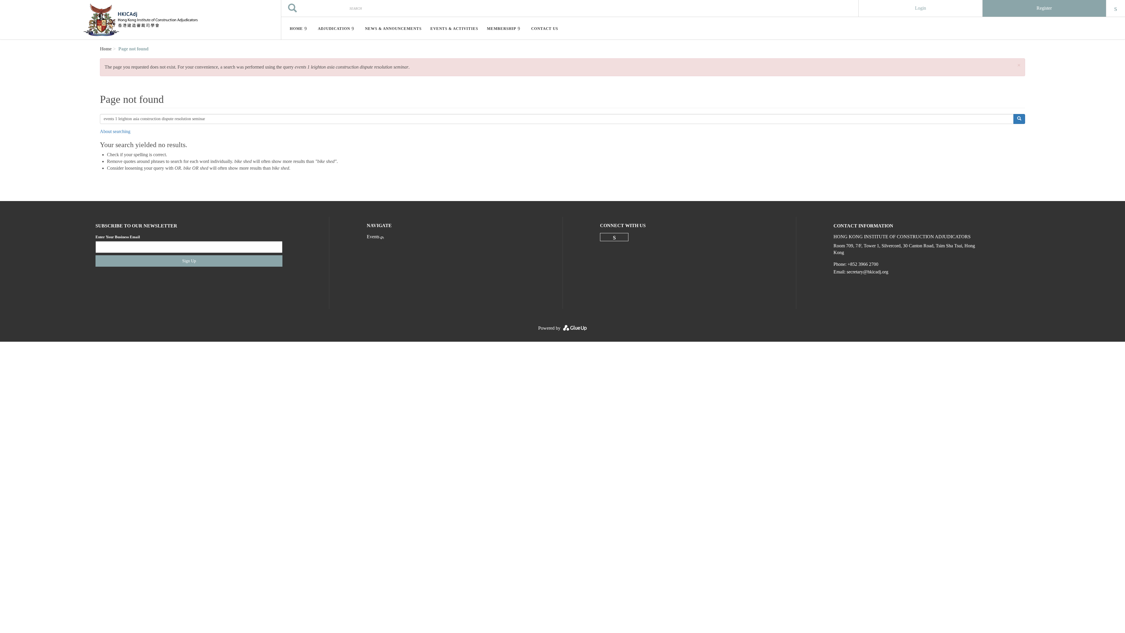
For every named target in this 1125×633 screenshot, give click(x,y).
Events (373, 236)
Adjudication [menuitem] (334, 28)
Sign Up (189, 261)
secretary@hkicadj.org (867, 271)
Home (106, 48)
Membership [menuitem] (501, 28)
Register (1044, 8)
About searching (115, 131)
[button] (1019, 65)
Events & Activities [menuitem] (454, 28)
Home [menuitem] (296, 28)
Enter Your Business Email (118, 237)
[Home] (140, 20)
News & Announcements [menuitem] (393, 28)
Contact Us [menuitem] (544, 28)
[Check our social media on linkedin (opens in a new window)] (614, 237)
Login (920, 8)
